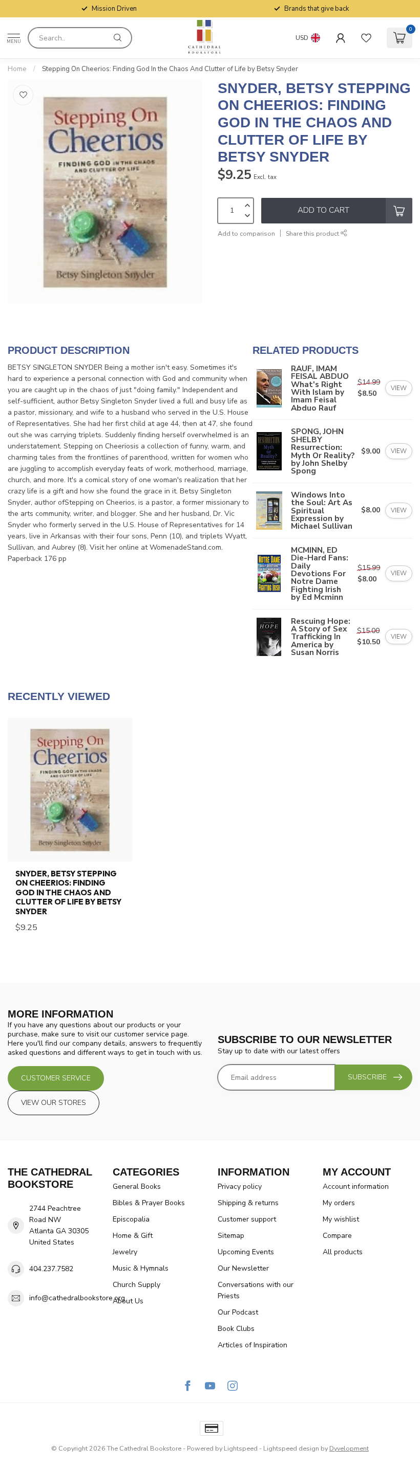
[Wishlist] (366, 38)
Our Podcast (238, 1312)
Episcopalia (131, 1219)
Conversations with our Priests (255, 1290)
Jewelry (125, 1252)
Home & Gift (133, 1235)
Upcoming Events (246, 1252)
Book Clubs (236, 1329)
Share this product (313, 233)
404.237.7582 (51, 1269)
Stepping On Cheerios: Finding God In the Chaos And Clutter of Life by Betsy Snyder (170, 69)
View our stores (53, 1103)
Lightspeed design (291, 1448)
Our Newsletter (243, 1268)
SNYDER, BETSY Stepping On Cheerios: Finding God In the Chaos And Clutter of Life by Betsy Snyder (68, 892)
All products (343, 1252)
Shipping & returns (248, 1203)
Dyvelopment (349, 1448)
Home (17, 69)
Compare (337, 1235)
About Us (128, 1301)
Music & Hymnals (141, 1268)
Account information (356, 1186)
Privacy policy (240, 1186)
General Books (137, 1186)
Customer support (247, 1219)
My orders (339, 1203)
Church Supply (136, 1285)
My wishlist (341, 1219)
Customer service (56, 1078)
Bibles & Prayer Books (149, 1203)
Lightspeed (241, 1448)
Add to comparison (246, 233)
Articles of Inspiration (252, 1345)
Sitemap (231, 1235)
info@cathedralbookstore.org (77, 1298)
